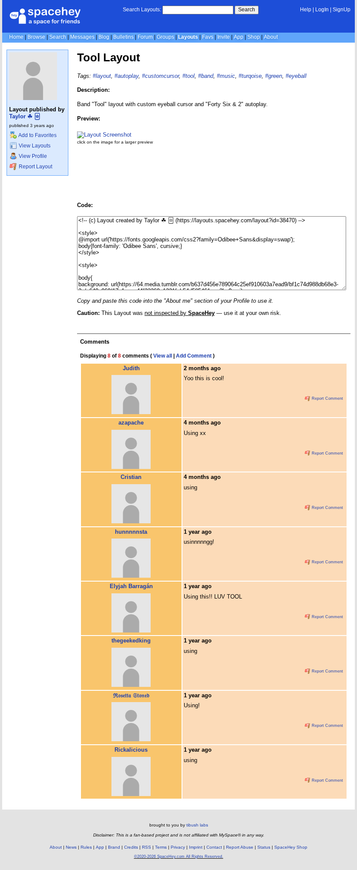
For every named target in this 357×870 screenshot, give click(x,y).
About (271, 37)
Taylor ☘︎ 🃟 (24, 116)
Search (246, 10)
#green (273, 76)
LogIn (322, 10)
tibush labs (197, 825)
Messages (82, 37)
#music (226, 76)
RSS (146, 847)
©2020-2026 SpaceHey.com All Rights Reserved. (178, 856)
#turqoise (250, 76)
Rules (86, 847)
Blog (103, 37)
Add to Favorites (37, 135)
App (238, 37)
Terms (161, 847)
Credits (131, 847)
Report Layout (34, 167)
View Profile (32, 156)
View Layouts (34, 146)
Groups (165, 37)
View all (162, 356)
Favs (207, 37)
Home (16, 37)
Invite (223, 37)
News (71, 847)
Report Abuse (239, 847)
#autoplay (126, 76)
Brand (114, 847)
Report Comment (326, 398)
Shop (253, 37)
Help (305, 10)
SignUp (341, 10)
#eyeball (296, 76)
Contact (214, 847)
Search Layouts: (142, 10)
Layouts (188, 37)
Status (263, 847)
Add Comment (194, 356)
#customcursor (160, 76)
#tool (188, 76)
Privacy (178, 847)
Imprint (195, 847)
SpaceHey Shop (290, 847)
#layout (102, 76)
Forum (145, 37)
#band (205, 76)
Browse (36, 37)
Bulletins (123, 37)
